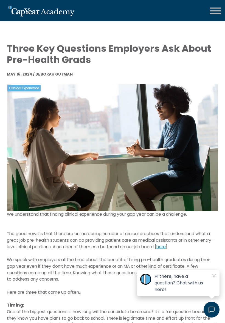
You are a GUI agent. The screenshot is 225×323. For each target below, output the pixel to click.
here (161, 247)
